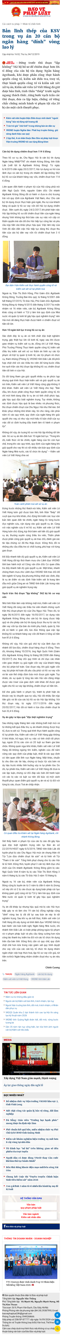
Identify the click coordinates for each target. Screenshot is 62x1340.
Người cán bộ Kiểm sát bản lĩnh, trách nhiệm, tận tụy (30, 1001)
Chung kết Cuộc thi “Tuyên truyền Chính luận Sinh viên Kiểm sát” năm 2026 (32, 1178)
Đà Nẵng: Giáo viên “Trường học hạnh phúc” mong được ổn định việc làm (32, 1122)
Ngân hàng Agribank (24, 974)
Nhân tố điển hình (31, 24)
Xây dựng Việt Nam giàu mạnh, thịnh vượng (30, 1078)
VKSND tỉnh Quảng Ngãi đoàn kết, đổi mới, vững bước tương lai (32, 1021)
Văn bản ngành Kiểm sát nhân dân (31, 1215)
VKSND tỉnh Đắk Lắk (40, 979)
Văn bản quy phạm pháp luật (31, 1206)
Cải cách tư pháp (11, 24)
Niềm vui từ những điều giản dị (20, 997)
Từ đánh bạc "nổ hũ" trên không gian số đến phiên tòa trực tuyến (32, 1150)
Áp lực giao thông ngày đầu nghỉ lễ (23, 1085)
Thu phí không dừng (12, 1338)
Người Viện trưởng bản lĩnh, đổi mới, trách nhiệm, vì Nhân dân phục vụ (32, 1006)
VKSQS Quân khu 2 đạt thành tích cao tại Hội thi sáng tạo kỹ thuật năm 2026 (32, 1014)
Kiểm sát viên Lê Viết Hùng (15, 979)
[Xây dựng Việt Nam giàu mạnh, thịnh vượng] (31, 1059)
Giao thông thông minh (32, 1335)
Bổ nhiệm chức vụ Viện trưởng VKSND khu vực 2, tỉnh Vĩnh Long (32, 1103)
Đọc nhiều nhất (14, 1095)
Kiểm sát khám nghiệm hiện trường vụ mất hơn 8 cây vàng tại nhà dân (32, 1140)
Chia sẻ (57, 1315)
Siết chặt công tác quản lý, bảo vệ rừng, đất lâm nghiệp (32, 1112)
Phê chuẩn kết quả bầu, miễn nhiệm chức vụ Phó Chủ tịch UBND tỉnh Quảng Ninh (32, 1131)
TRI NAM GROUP (11, 1335)
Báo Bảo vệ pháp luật (15, 1226)
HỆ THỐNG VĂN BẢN (31, 1198)
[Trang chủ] (31, 11)
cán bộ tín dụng (45, 974)
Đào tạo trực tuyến (34, 1338)
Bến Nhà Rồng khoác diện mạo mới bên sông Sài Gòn (32, 1169)
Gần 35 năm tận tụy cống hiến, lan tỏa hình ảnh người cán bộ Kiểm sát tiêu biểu (32, 1028)
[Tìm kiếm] (57, 1329)
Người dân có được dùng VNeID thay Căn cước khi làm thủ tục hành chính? (32, 1159)
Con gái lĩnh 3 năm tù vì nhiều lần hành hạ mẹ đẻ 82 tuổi (32, 1188)
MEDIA (8, 1039)
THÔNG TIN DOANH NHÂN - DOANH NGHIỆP (27, 1238)
